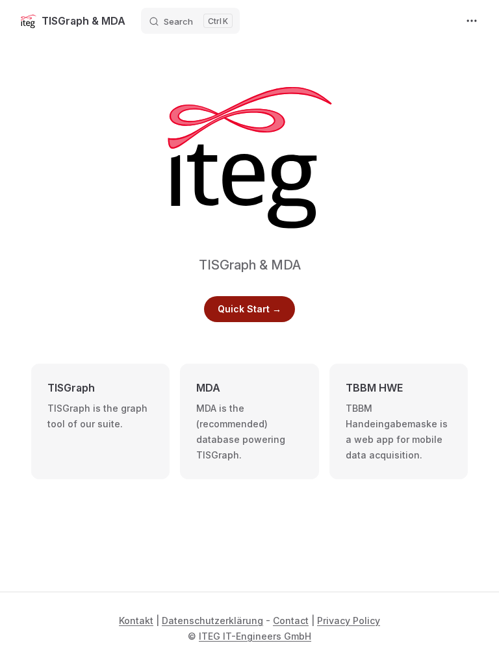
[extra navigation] (471, 21)
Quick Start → (249, 308)
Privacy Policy (348, 620)
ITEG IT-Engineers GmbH (255, 636)
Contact (291, 620)
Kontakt (136, 620)
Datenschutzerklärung (212, 620)
